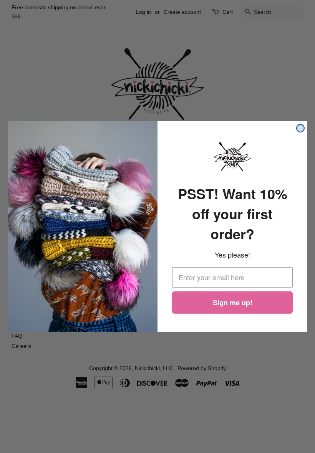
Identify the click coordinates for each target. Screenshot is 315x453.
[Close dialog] (300, 128)
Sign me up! (232, 303)
